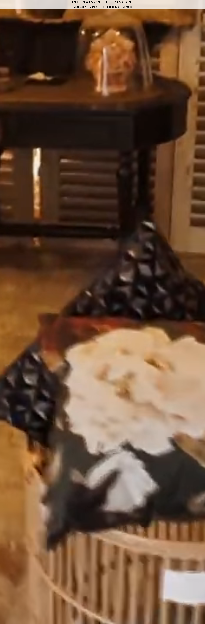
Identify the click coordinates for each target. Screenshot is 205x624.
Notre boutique (110, 6)
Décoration (80, 6)
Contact (127, 6)
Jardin (93, 6)
